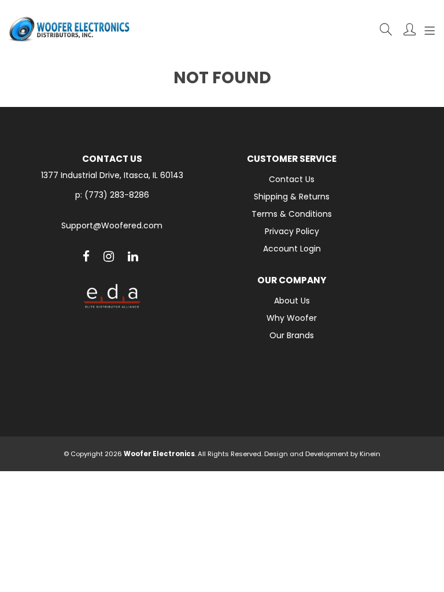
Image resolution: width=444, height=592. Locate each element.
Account (410, 29)
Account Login (292, 248)
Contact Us (291, 179)
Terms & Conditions (291, 214)
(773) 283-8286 (116, 195)
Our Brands (291, 335)
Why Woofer (292, 318)
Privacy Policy (292, 231)
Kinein (370, 453)
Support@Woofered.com (111, 226)
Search (386, 29)
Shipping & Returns (292, 196)
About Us (292, 300)
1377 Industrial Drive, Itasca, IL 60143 (112, 175)
